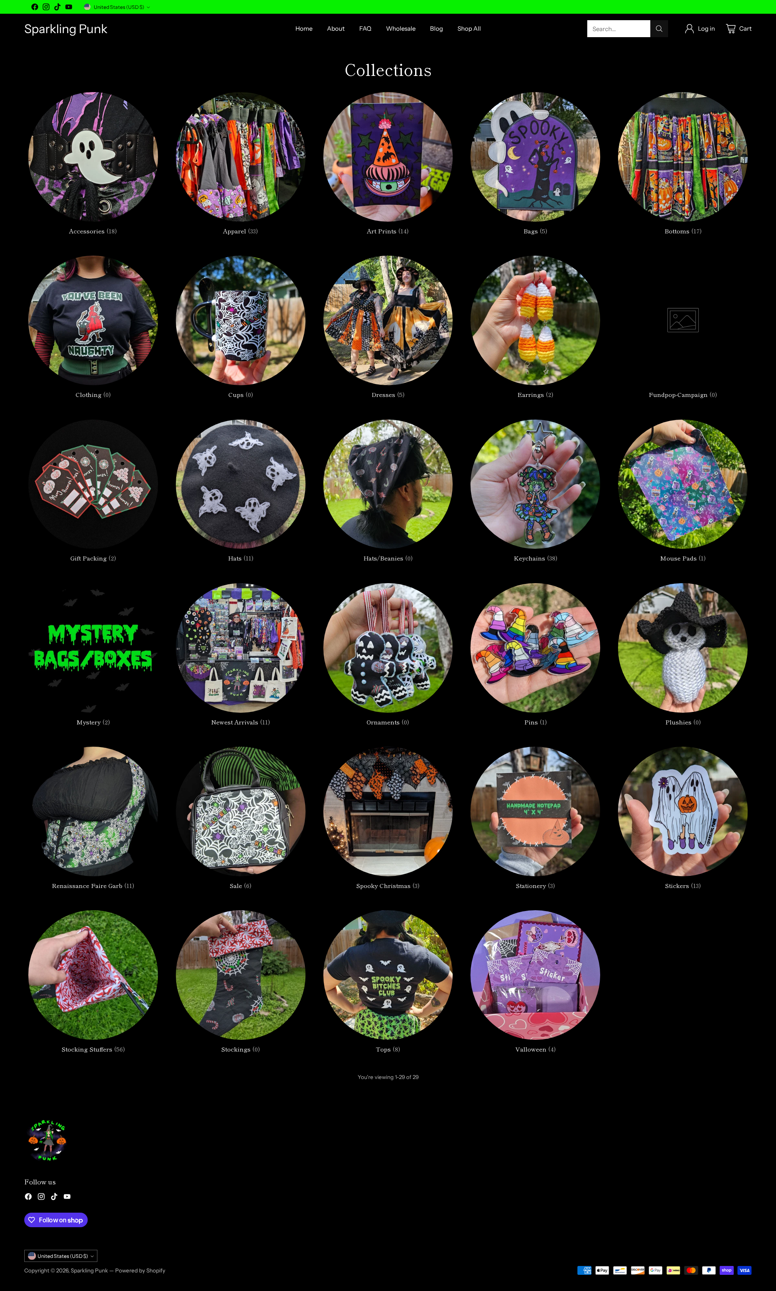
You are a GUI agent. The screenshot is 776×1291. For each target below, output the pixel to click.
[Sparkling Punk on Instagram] (46, 8)
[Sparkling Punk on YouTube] (69, 8)
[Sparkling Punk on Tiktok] (57, 8)
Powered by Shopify (140, 1270)
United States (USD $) (119, 7)
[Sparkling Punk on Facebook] (35, 8)
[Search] (659, 28)
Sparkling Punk (89, 1270)
